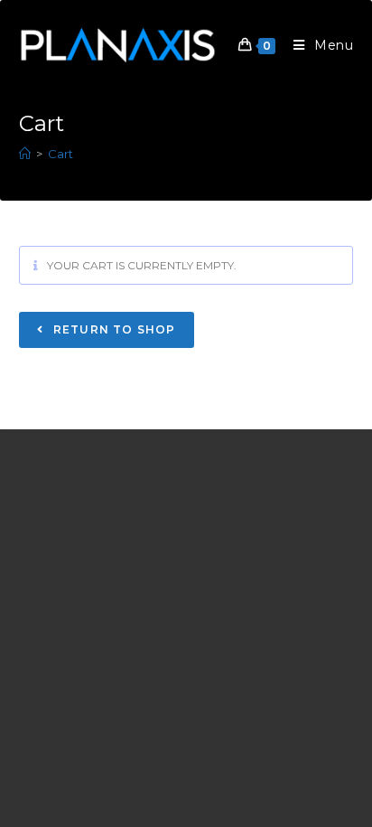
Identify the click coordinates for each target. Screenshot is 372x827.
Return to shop (113, 329)
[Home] (25, 153)
